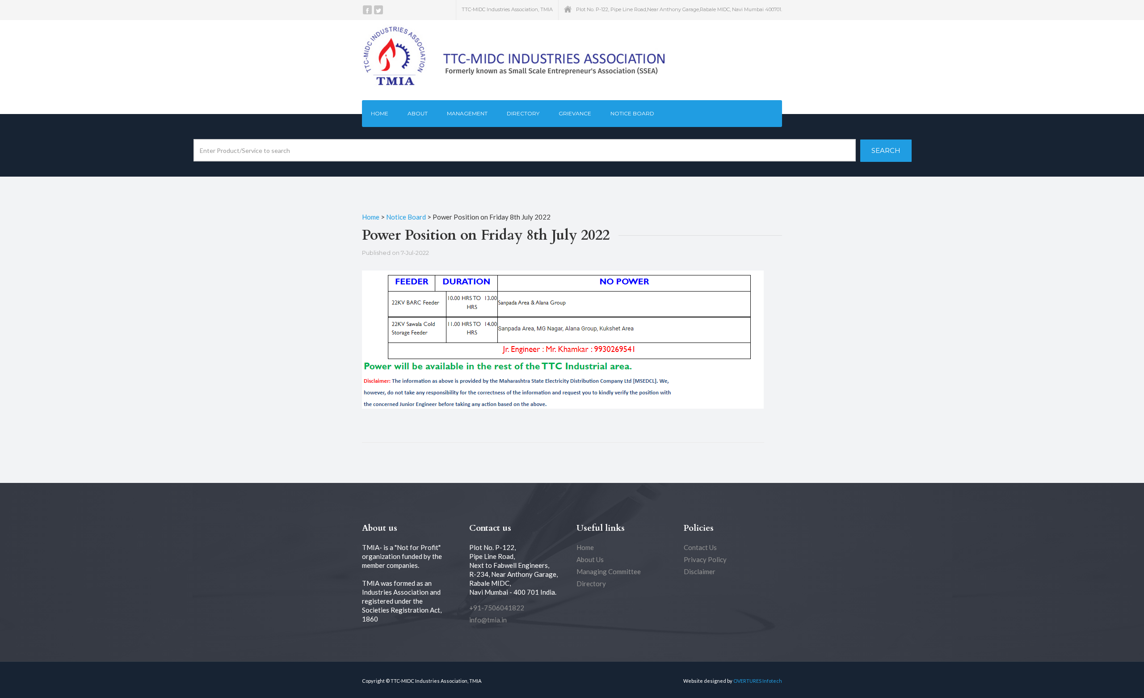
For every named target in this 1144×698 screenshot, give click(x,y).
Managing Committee (608, 571)
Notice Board (632, 113)
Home (379, 113)
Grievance (575, 113)
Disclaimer (699, 571)
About (418, 113)
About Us (590, 559)
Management (467, 113)
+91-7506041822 (496, 608)
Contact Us (700, 547)
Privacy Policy (705, 559)
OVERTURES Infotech (757, 681)
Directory (523, 113)
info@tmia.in (488, 620)
